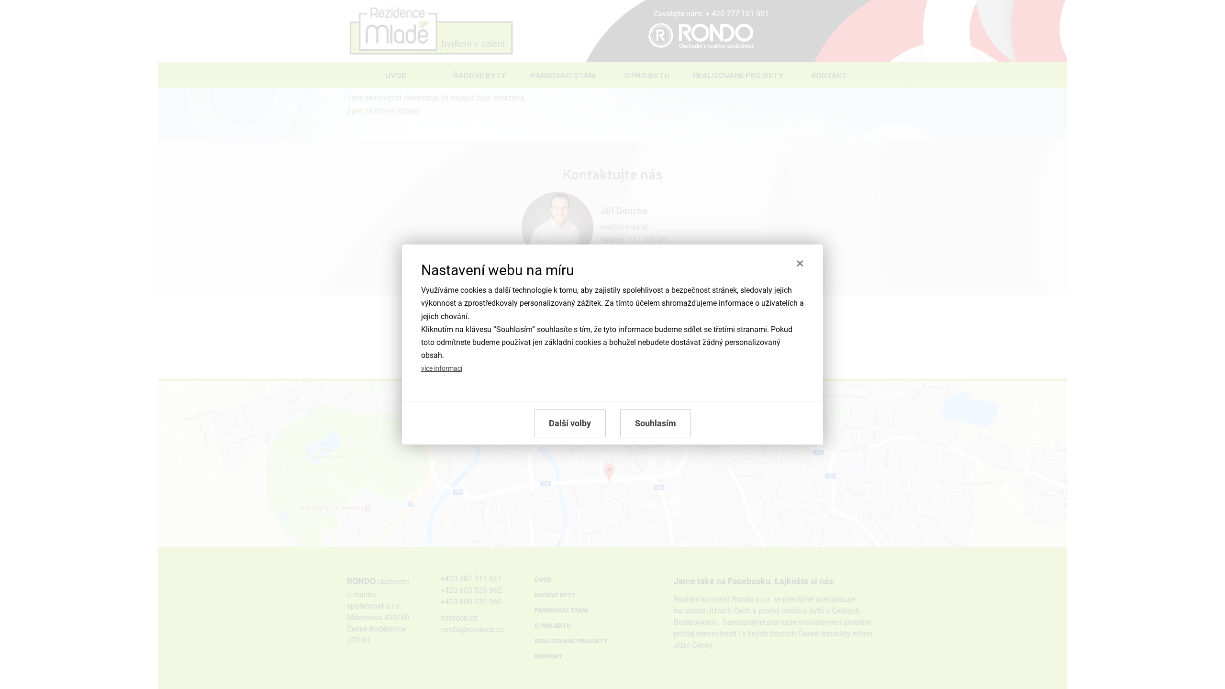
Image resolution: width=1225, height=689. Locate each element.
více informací (441, 369)
